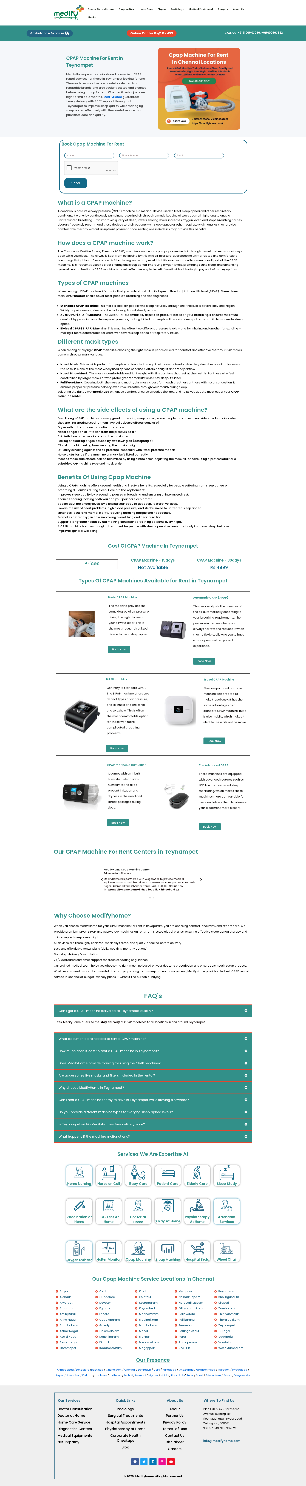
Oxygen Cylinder (79, 1260)
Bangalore (82, 1369)
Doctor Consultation (101, 9)
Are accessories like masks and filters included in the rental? (107, 1075)
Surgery (223, 9)
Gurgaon (224, 1369)
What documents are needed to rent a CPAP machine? (102, 1039)
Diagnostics (126, 9)
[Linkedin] (153, 1461)
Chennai (129, 1369)
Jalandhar (73, 1375)
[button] (102, 879)
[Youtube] (171, 1461)
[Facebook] (135, 1461)
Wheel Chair (227, 1259)
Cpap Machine (138, 1259)
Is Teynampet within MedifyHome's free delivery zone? (102, 1124)
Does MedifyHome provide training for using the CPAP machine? (110, 1063)
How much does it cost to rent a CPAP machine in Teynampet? (109, 1051)
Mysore (153, 1375)
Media (92, 17)
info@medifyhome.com (222, 1441)
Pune (190, 1375)
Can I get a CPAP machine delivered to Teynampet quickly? (106, 1011)
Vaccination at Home (79, 1219)
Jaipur (60, 1375)
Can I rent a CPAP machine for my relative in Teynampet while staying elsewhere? (124, 1100)
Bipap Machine (168, 1259)
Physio (162, 9)
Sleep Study (227, 1183)
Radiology (177, 9)
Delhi (157, 1369)
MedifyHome (113, 97)
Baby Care (138, 1183)
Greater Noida (205, 1369)
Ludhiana (115, 1375)
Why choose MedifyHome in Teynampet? (91, 1087)
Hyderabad (239, 1369)
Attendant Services (227, 1219)
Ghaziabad (186, 1369)
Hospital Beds (197, 1259)
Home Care (146, 9)
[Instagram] (162, 1461)
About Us (238, 9)
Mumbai (140, 1375)
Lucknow (101, 1375)
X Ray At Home (167, 1221)
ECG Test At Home (109, 1219)
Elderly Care (197, 1183)
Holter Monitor (109, 1259)
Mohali (128, 1375)
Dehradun (144, 1369)
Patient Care (167, 1183)
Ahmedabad (65, 1369)
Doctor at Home (138, 1219)
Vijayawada (242, 1375)
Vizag (228, 1375)
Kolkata (87, 1375)
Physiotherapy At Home (197, 1219)
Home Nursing (79, 1183)
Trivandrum (213, 1375)
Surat (199, 1375)
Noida (165, 1375)
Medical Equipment (201, 9)
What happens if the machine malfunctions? (94, 1136)
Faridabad (169, 1369)
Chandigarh (114, 1369)
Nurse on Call (108, 1183)
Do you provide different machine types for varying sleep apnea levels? (116, 1112)
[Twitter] (144, 1461)
